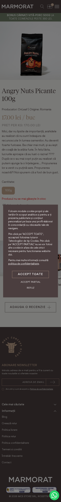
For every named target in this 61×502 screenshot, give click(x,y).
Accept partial (31, 282)
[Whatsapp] (54, 495)
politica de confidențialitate (23, 264)
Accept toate (30, 274)
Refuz (30, 288)
